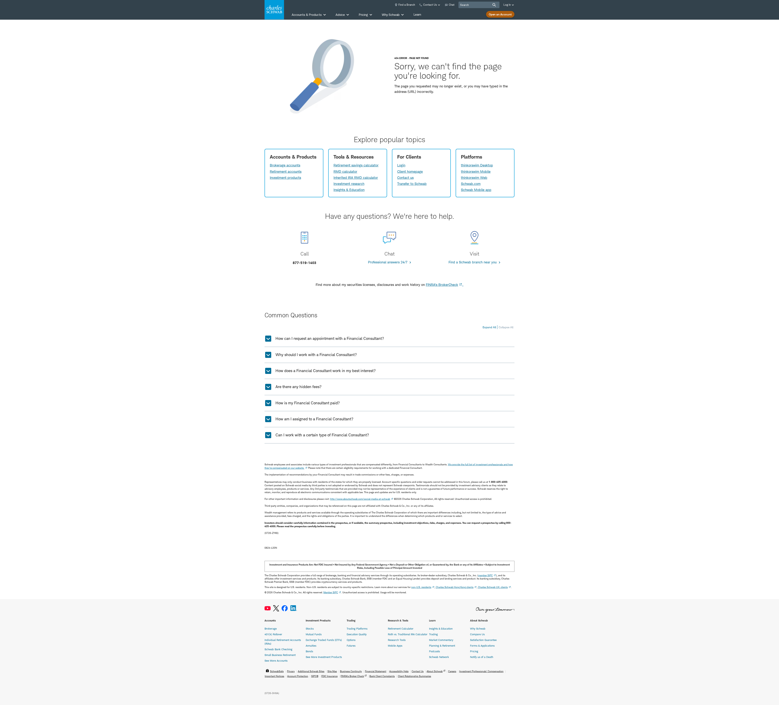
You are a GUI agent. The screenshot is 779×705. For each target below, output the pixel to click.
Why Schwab (477, 628)
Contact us (405, 178)
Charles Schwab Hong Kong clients (454, 587)
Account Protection (297, 676)
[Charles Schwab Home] (274, 9)
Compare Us (477, 634)
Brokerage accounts (285, 165)
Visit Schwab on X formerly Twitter (276, 608)
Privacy (291, 671)
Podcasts (434, 651)
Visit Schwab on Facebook (285, 608)
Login (401, 165)
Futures (351, 645)
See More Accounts (276, 660)
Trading (433, 634)
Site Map (332, 671)
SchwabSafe (277, 671)
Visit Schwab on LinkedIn (293, 608)
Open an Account (500, 14)
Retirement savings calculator (356, 165)
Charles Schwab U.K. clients (493, 587)
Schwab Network (439, 657)
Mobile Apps (395, 645)
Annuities (311, 645)
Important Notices (274, 676)
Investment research (349, 184)
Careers (452, 671)
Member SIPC (330, 592)
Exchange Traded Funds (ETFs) (324, 640)
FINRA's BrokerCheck (442, 285)
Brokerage (271, 628)
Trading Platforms (357, 628)
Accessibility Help (399, 671)
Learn (417, 14)
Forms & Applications (482, 645)
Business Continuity (351, 671)
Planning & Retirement (442, 645)
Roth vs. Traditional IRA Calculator (407, 634)
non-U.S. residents (421, 587)
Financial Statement (375, 671)
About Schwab (435, 671)
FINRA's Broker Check (352, 676)
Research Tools (397, 640)
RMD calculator (345, 172)
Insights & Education (349, 190)
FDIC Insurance (329, 676)
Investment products (285, 178)
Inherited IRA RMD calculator (356, 178)
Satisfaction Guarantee (483, 640)
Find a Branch (406, 4)
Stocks (310, 628)
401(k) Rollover (273, 634)
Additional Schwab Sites (311, 671)
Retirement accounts (285, 172)
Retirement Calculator (400, 628)
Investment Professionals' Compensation (481, 671)
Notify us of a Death (481, 657)
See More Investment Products (324, 657)
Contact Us (418, 671)
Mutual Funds (314, 634)
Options (351, 640)
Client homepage (410, 172)
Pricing (474, 651)
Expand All (489, 327)
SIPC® (314, 676)
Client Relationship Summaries (414, 676)
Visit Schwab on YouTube (268, 608)
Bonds (309, 651)
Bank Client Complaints (382, 676)
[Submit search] (494, 5)
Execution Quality (357, 634)
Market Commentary (441, 640)
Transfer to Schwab (412, 184)
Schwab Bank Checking (278, 649)
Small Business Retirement (280, 655)
